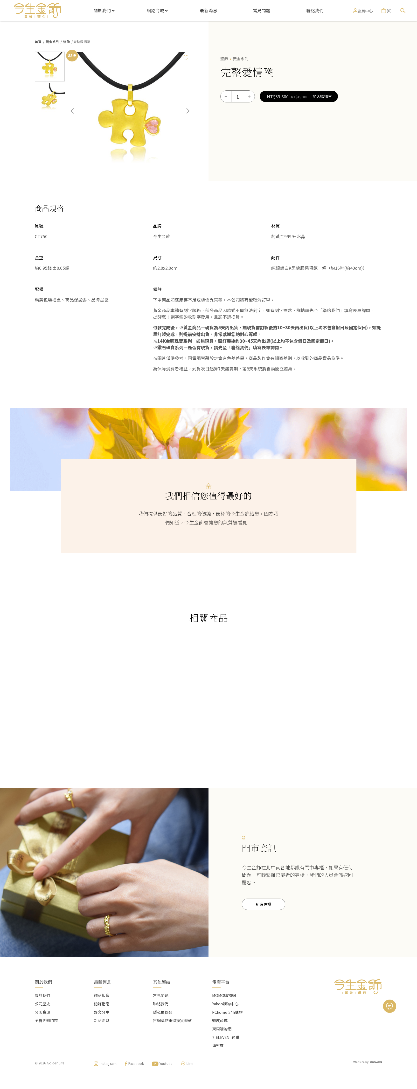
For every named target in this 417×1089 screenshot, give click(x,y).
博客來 (218, 1045)
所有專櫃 (263, 904)
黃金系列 (52, 41)
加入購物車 (322, 96)
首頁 (38, 41)
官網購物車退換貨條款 (172, 1020)
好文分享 (101, 1012)
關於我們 (102, 10)
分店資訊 (42, 1012)
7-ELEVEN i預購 (225, 1037)
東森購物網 (221, 1029)
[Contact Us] (389, 1006)
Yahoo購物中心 (225, 1004)
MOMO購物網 (224, 995)
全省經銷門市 (46, 1020)
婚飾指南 (101, 1004)
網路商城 (155, 10)
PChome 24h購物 (227, 1012)
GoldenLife (55, 1063)
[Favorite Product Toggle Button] (185, 57)
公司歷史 (42, 1004)
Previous (76, 114)
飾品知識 (101, 995)
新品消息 (101, 1020)
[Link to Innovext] (376, 1061)
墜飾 (66, 41)
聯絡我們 (315, 10)
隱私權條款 (162, 1012)
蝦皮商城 (220, 1020)
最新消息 (208, 10)
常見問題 (261, 10)
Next (184, 114)
